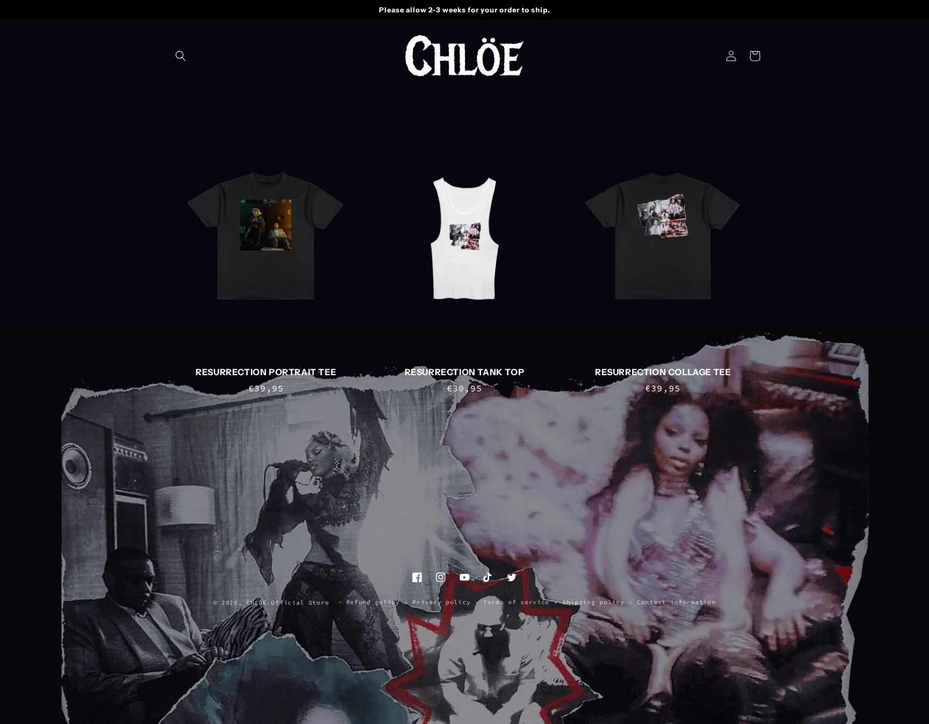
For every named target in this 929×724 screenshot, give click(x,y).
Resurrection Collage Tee (663, 372)
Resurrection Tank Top (465, 372)
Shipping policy (593, 602)
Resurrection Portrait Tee (266, 372)
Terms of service (516, 602)
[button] (180, 56)
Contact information (676, 602)
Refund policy (373, 602)
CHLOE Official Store (287, 602)
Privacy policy (441, 602)
